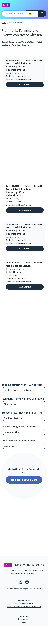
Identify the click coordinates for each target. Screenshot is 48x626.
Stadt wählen (10, 404)
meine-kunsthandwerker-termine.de (24, 606)
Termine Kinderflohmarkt (24, 479)
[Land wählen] (31, 13)
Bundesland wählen (13, 418)
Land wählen (10, 446)
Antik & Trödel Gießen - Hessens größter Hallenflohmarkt (19, 66)
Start (4, 22)
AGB (34, 622)
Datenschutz (32, 619)
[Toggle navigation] (42, 5)
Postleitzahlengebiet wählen (17, 390)
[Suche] (42, 13)
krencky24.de (24, 600)
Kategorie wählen (12, 432)
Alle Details (25, 84)
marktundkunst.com (24, 603)
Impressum (32, 616)
